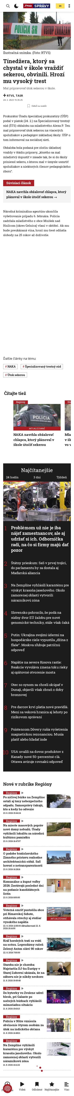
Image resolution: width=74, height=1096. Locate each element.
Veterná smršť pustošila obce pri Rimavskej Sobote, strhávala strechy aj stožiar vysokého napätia (23, 916)
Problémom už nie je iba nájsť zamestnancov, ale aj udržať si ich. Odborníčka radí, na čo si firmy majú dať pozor (39, 539)
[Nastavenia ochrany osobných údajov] (7, 1088)
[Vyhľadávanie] (8, 6)
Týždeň (61, 477)
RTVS (10, 95)
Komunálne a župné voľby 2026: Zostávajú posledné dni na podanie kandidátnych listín (23, 887)
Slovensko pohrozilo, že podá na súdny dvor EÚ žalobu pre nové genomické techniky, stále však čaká (40, 617)
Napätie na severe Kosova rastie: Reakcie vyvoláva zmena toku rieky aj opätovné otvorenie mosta (39, 667)
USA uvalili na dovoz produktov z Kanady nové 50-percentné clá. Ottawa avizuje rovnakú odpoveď (37, 756)
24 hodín (12, 477)
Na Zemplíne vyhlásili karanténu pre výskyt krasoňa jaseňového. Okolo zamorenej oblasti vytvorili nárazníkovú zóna (40, 593)
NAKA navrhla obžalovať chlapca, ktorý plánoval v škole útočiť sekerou (33, 439)
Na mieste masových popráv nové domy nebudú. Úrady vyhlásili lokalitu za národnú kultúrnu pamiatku (23, 831)
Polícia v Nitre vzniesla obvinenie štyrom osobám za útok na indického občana (23, 1025)
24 (60, 6)
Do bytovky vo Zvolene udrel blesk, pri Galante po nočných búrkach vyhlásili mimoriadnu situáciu (23, 999)
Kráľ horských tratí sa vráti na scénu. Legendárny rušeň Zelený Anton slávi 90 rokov (23, 945)
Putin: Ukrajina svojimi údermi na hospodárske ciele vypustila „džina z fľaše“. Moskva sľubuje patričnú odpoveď (39, 642)
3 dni (37, 477)
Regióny (20, 402)
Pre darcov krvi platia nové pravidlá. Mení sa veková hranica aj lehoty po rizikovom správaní (39, 712)
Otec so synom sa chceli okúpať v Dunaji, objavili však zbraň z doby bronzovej (37, 689)
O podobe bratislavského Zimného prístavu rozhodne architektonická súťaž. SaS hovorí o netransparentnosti (22, 859)
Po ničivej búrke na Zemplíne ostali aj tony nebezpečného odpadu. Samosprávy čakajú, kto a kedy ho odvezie (24, 803)
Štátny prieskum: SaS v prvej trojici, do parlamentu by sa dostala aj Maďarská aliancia (39, 567)
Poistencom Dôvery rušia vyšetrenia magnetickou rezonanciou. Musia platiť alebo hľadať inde (39, 734)
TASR (19, 95)
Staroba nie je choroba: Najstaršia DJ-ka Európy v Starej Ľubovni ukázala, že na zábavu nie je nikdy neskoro (23, 971)
